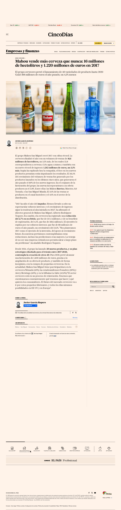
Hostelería (63, 327)
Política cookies (21, 506)
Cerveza (43, 327)
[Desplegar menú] (7, 34)
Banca (56, 51)
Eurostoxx (98, 290)
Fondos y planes (55, 43)
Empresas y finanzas (22, 43)
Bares (38, 327)
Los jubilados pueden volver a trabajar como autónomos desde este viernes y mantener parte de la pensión (102, 266)
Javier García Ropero (24, 141)
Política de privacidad (43, 506)
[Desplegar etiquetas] (76, 326)
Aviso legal (13, 506)
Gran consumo (19, 58)
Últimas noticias (65, 43)
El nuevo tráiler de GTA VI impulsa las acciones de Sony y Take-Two (102, 246)
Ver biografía (28, 305)
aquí (55, 336)
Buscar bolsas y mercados (99, 281)
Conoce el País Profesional (60, 460)
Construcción (81, 51)
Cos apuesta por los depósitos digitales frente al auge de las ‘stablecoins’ (102, 231)
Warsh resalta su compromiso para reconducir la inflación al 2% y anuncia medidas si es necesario (102, 239)
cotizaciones (87, 450)
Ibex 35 (12, 25)
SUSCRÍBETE (98, 43)
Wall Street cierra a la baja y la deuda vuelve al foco (102, 225)
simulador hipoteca (24, 450)
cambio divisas (62, 450)
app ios (100, 450)
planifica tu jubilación (49, 450)
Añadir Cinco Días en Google (69, 148)
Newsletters (65, 506)
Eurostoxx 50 (74, 25)
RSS (61, 506)
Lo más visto (94, 261)
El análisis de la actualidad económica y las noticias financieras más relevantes (40, 312)
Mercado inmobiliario (92, 51)
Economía (38, 43)
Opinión (73, 43)
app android (109, 450)
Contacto (8, 506)
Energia (74, 51)
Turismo (102, 51)
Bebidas (69, 327)
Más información (20, 335)
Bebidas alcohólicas (52, 327)
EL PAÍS (79, 42)
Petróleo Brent (52, 25)
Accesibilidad (52, 506)
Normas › (75, 317)
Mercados (32, 43)
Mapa (57, 506)
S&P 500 (31, 25)
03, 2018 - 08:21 (21, 143)
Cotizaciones (46, 43)
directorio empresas (75, 450)
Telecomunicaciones (64, 51)
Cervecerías (31, 327)
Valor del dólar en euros (98, 25)
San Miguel (24, 327)
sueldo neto (37, 450)
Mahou (17, 327)
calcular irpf (12, 450)
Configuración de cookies (31, 506)
